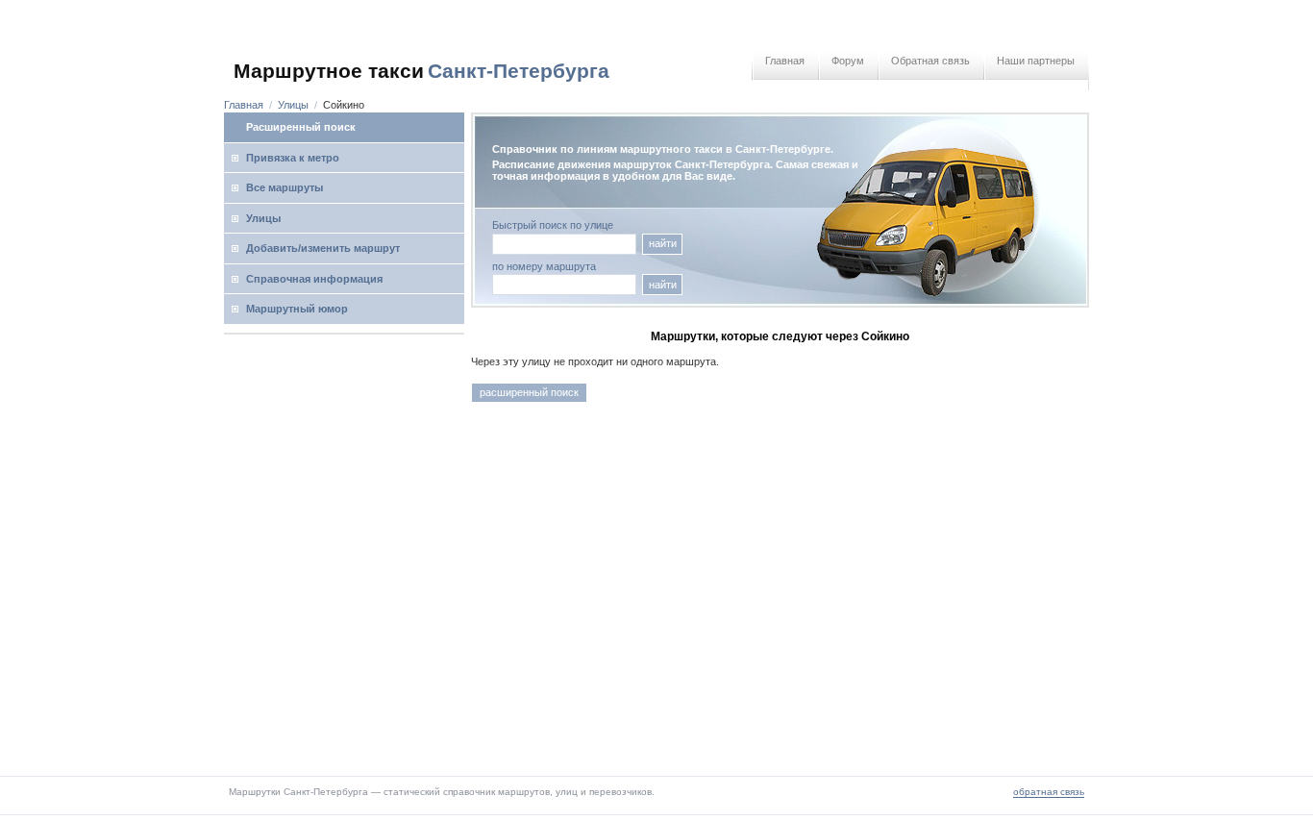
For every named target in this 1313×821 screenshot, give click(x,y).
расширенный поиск (529, 392)
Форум (847, 60)
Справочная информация (314, 279)
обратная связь (1048, 791)
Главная (785, 60)
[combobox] (564, 284)
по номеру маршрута (544, 266)
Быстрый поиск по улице (552, 225)
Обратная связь (930, 60)
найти (663, 243)
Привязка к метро (292, 157)
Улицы (293, 105)
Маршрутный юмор (297, 308)
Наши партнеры (1036, 60)
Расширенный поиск (301, 127)
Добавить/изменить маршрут (323, 248)
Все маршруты (284, 187)
